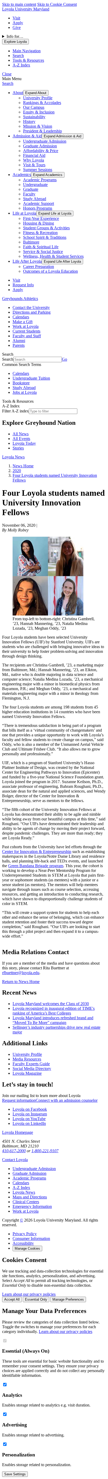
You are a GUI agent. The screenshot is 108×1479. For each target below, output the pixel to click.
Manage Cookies (27, 1248)
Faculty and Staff (27, 336)
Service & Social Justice (43, 251)
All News (21, 434)
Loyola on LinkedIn (29, 1123)
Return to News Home (21, 981)
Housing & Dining (38, 223)
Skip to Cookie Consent (57, 4)
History (29, 121)
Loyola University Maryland (25, 9)
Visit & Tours (34, 165)
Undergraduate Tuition (31, 378)
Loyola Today (24, 443)
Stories (18, 448)
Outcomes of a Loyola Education (50, 271)
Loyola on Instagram (30, 1114)
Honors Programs (37, 208)
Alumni (19, 340)
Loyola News (13, 457)
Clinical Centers (26, 1201)
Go (64, 359)
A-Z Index (21, 1187)
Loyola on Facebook (30, 1109)
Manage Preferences (68, 1299)
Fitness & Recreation (40, 232)
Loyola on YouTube (29, 1118)
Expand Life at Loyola (54, 213)
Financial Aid (34, 155)
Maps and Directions (30, 1197)
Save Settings (15, 1474)
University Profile (37, 98)
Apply (18, 22)
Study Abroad (34, 198)
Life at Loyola (24, 213)
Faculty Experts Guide (31, 1064)
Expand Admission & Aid (62, 136)
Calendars (21, 317)
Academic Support (38, 203)
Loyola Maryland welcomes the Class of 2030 (51, 1003)
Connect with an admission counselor (67, 1100)
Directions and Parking (32, 312)
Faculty (29, 194)
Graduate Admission (40, 146)
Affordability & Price (40, 150)
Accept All (12, 1299)
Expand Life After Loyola (62, 261)
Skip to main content (19, 4)
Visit (16, 18)
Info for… (15, 36)
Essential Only (36, 1299)
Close (7, 74)
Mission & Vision (37, 126)
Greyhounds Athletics (20, 298)
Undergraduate (35, 184)
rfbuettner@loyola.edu (20, 972)
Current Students (26, 331)
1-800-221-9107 (44, 1151)
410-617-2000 (14, 1151)
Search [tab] (18, 55)
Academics (22, 174)
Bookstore (21, 383)
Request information (19, 1100)
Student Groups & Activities (46, 228)
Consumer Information (31, 1238)
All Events (21, 438)
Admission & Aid (27, 136)
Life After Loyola (27, 261)
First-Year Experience (41, 218)
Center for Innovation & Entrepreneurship (36, 851)
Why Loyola (33, 160)
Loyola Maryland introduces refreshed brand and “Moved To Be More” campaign (53, 1020)
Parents (19, 345)
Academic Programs (40, 180)
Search (7, 83)
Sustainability (34, 117)
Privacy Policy (25, 1234)
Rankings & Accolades (42, 102)
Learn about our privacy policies (29, 1294)
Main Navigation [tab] (27, 51)
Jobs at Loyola (25, 392)
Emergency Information (32, 1206)
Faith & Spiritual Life (40, 247)
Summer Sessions (37, 169)
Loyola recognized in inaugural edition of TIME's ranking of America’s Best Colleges (54, 1010)
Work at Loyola (26, 326)
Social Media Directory (32, 1068)
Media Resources (27, 1059)
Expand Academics (47, 175)
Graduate (30, 189)
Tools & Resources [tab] (28, 60)
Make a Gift (23, 321)
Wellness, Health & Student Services (53, 256)
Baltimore (31, 242)
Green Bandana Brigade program (35, 865)
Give (17, 27)
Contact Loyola (15, 1159)
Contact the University (31, 307)
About (18, 92)
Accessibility (23, 1243)
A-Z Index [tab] (21, 65)
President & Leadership (42, 131)
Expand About (35, 93)
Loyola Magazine (27, 1073)
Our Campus (33, 107)
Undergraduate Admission (44, 141)
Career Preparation (38, 266)
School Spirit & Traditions (44, 237)
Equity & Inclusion (39, 112)
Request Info (23, 285)
